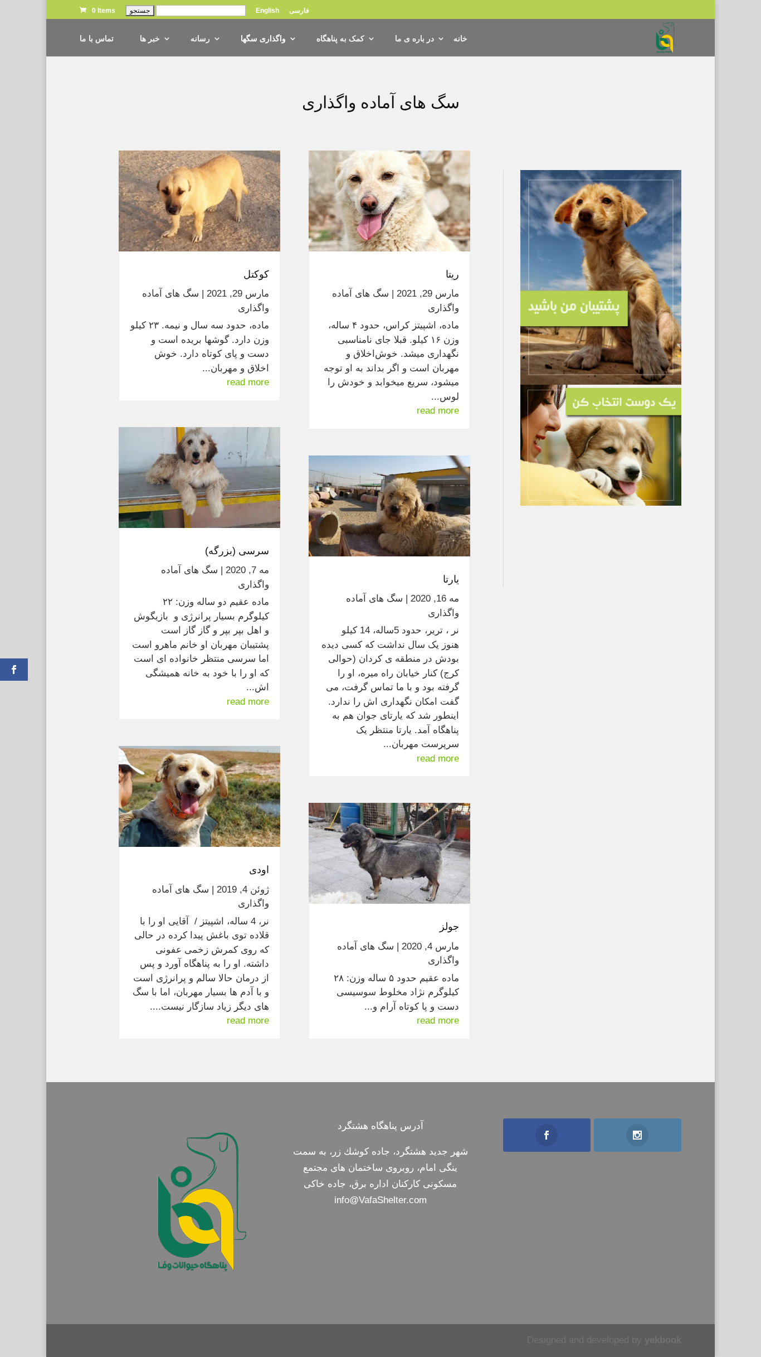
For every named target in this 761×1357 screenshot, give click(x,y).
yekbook (663, 1340)
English (267, 10)
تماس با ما (97, 39)
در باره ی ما (414, 39)
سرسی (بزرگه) (237, 550)
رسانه (200, 39)
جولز (449, 926)
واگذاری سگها (263, 39)
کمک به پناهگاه (340, 39)
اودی (259, 869)
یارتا (451, 579)
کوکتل (256, 274)
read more (438, 410)
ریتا (452, 274)
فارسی (299, 10)
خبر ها (150, 39)
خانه (460, 39)
